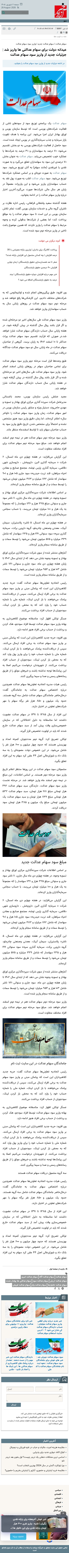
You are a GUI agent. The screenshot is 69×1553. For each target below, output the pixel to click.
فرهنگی (58, 1502)
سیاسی (58, 1490)
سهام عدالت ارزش (58, 1281)
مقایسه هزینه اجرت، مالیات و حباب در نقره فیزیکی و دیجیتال (37, 1447)
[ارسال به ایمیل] (4, 30)
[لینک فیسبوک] (56, 1289)
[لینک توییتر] (59, 1289)
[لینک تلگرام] (63, 1289)
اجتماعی (57, 1498)
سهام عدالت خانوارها (57, 1285)
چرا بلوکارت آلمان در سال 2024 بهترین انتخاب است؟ (41, 1465)
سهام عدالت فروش (21, 1285)
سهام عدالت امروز (29, 1277)
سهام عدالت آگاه (46, 1277)
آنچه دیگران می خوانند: (49, 241)
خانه (64, 36)
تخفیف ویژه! (18, 1536)
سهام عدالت (61, 1277)
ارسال (13, 1404)
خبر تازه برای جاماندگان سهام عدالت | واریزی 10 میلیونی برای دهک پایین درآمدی (19, 1324)
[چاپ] (9, 30)
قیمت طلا (57, 36)
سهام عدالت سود (40, 1281)
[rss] (17, 8)
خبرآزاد (40, 1547)
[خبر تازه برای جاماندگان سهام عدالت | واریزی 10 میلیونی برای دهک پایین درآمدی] (19, 1310)
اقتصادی (57, 1494)
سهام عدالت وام (39, 1285)
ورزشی (58, 1506)
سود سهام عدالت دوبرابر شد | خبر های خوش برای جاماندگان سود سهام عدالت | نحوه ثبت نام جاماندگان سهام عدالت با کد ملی (50, 1363)
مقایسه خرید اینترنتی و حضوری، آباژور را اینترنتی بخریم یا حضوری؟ (35, 1470)
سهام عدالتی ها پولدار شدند (18, 1281)
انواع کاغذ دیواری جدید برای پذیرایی (49, 1452)
